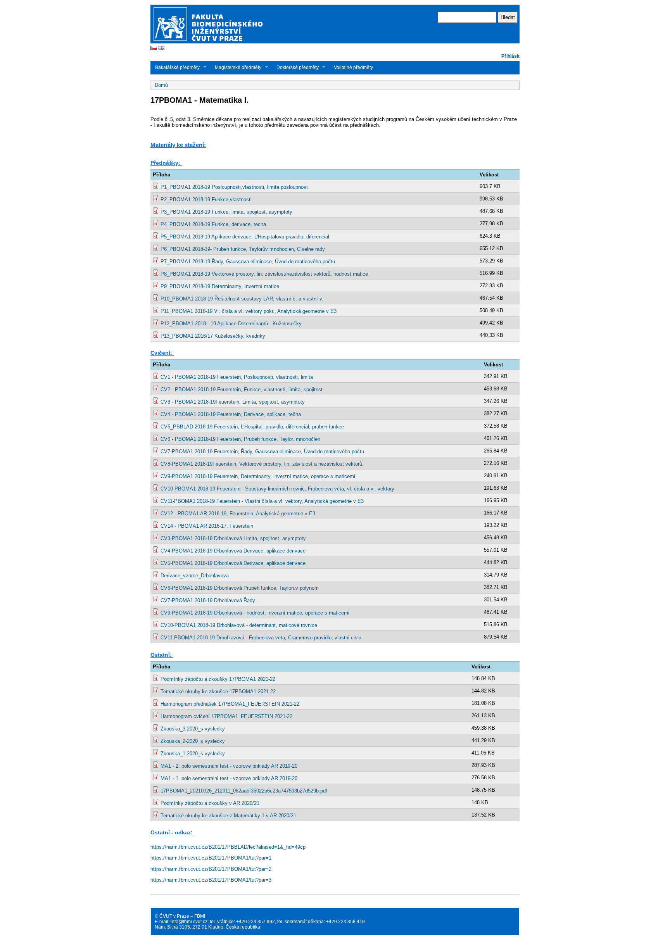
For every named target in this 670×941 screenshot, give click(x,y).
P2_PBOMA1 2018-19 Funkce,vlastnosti (206, 199)
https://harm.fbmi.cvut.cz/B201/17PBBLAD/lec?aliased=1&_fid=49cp (228, 847)
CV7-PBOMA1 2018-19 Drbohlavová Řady (208, 600)
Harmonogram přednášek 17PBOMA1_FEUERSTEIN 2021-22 (230, 704)
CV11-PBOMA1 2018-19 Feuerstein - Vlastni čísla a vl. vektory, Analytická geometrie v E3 (262, 501)
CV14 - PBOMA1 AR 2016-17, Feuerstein (207, 526)
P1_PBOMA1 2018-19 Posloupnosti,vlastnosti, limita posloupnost (234, 187)
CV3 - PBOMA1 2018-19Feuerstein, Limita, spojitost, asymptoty (233, 402)
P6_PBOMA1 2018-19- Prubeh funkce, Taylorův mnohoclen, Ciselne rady (243, 249)
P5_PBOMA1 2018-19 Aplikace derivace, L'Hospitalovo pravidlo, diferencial (245, 237)
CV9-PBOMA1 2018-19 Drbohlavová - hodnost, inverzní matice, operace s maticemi (255, 613)
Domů (161, 85)
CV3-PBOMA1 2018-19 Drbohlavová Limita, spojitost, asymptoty (233, 538)
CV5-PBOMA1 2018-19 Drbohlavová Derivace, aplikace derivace (233, 563)
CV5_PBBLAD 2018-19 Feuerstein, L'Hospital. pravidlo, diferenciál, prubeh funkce (252, 427)
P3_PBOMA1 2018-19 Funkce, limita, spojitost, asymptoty (226, 212)
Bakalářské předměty (175, 67)
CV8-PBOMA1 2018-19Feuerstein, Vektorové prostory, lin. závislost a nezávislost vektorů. (262, 464)
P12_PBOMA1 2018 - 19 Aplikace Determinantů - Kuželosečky (231, 323)
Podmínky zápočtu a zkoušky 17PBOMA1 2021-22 (218, 679)
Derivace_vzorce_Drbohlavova (195, 575)
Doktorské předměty (295, 67)
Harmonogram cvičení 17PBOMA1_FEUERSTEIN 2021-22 (226, 716)
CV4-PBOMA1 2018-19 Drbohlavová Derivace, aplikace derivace (233, 551)
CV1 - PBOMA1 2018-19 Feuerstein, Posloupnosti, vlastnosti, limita (237, 377)
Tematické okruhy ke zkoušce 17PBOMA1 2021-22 (218, 691)
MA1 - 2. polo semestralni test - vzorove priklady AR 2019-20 (229, 766)
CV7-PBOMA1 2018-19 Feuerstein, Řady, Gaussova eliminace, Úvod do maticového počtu (262, 451)
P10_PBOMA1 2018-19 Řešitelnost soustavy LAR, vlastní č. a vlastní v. (242, 299)
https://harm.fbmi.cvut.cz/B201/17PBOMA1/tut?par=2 (210, 869)
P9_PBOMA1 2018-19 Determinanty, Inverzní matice (220, 286)
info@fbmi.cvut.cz (189, 921)
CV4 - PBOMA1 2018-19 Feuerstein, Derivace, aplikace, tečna (231, 414)
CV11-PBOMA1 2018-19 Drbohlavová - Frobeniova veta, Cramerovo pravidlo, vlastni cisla (261, 638)
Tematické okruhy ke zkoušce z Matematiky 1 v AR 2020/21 (228, 815)
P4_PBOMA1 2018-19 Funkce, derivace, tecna (213, 224)
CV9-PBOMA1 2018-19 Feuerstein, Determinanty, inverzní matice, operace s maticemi (258, 476)
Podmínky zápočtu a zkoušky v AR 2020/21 (210, 803)
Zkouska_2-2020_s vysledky (193, 741)
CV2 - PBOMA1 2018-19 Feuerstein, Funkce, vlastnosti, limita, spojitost (242, 389)
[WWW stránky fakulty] (335, 42)
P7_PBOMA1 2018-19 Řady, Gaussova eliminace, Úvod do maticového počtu (248, 261)
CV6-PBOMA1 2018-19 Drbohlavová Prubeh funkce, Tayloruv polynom (240, 588)
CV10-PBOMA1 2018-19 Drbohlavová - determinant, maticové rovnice (239, 625)
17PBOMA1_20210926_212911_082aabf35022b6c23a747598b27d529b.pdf (244, 791)
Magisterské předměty (235, 67)
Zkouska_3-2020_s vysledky (193, 729)
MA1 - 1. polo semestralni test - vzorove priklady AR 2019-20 (229, 778)
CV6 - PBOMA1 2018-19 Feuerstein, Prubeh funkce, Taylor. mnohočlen (240, 439)
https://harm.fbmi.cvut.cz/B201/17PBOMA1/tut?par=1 (210, 858)
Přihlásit (510, 56)
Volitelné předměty (353, 67)
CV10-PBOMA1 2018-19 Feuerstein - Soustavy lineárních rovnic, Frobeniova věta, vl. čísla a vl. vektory (277, 489)
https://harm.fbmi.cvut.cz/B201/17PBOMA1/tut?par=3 (210, 880)
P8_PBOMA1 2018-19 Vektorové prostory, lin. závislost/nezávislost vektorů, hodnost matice (264, 274)
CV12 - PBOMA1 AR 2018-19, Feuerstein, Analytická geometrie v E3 (238, 513)
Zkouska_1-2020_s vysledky (193, 753)
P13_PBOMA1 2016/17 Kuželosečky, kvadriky (213, 336)
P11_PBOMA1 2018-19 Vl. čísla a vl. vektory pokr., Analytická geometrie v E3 (249, 311)
